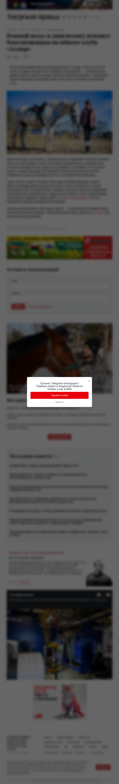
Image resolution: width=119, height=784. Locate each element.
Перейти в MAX (59, 395)
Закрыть (59, 402)
